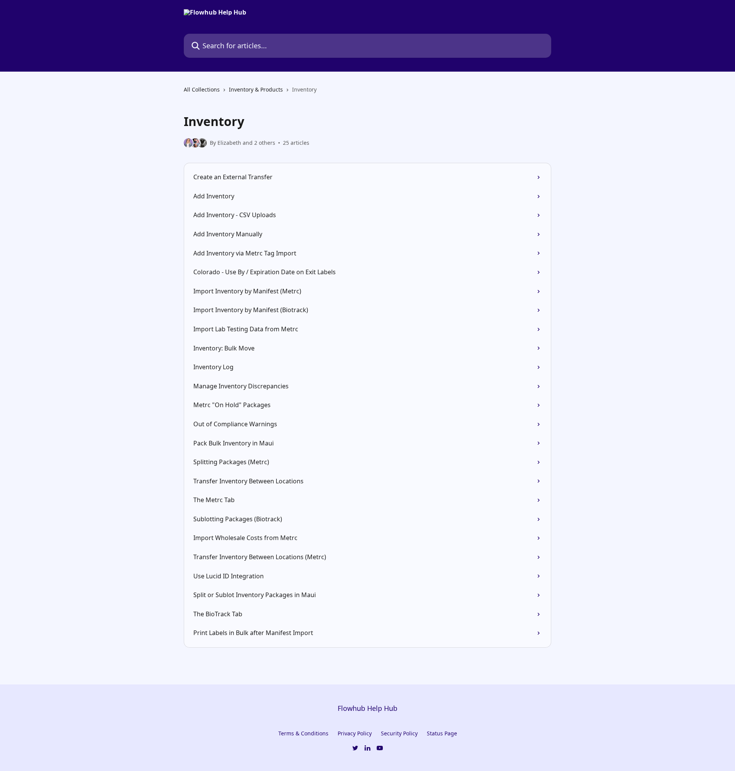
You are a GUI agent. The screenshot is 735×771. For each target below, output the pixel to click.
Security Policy (399, 733)
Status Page (442, 733)
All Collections (202, 89)
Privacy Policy (355, 733)
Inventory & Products (256, 89)
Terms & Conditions (303, 733)
